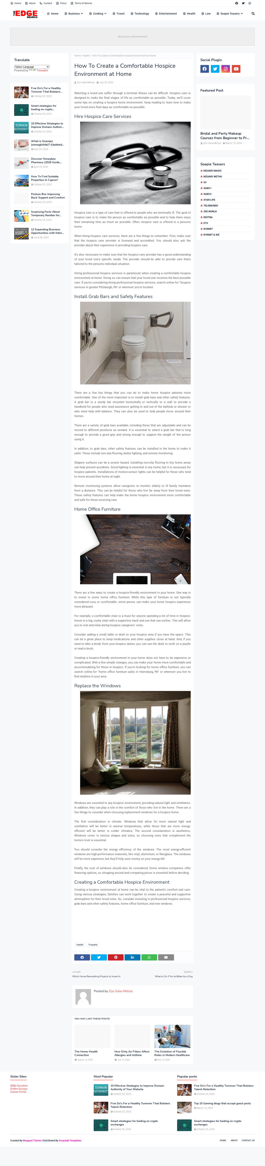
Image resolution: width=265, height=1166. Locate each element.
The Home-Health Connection (86, 1053)
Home (18, 3)
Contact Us (248, 1140)
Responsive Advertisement (132, 36)
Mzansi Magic (213, 170)
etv (206, 223)
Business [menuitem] (74, 13)
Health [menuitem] (191, 13)
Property (93, 944)
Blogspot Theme (32, 1140)
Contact (48, 3)
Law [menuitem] (207, 13)
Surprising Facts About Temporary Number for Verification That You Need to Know (45, 213)
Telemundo (211, 205)
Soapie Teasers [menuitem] (230, 13)
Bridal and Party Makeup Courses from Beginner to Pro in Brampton (224, 135)
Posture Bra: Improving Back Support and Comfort (48, 195)
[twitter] (243, 3)
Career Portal (18, 1091)
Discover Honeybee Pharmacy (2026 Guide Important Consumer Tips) (47, 160)
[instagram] (250, 3)
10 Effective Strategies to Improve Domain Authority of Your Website (47, 125)
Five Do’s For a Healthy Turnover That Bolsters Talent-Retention (46, 90)
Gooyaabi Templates (70, 1140)
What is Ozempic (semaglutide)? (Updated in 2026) (46, 143)
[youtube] (236, 69)
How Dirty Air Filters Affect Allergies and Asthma (131, 1053)
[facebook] (236, 3)
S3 (205, 182)
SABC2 (207, 193)
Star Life (209, 199)
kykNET (208, 228)
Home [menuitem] (54, 13)
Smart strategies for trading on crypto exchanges (43, 107)
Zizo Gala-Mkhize (86, 82)
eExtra (208, 217)
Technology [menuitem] (142, 13)
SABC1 (207, 188)
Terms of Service (83, 3)
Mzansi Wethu (213, 176)
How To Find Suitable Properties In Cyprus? (45, 178)
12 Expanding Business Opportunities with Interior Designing (48, 231)
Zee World (210, 211)
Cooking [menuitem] (98, 13)
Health (86, 55)
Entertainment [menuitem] (168, 13)
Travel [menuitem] (121, 13)
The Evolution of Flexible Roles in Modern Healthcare (172, 1053)
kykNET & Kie (211, 234)
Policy (63, 3)
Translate (42, 70)
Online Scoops (18, 1088)
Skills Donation (19, 1085)
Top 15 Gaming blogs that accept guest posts (222, 1103)
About (32, 3)
